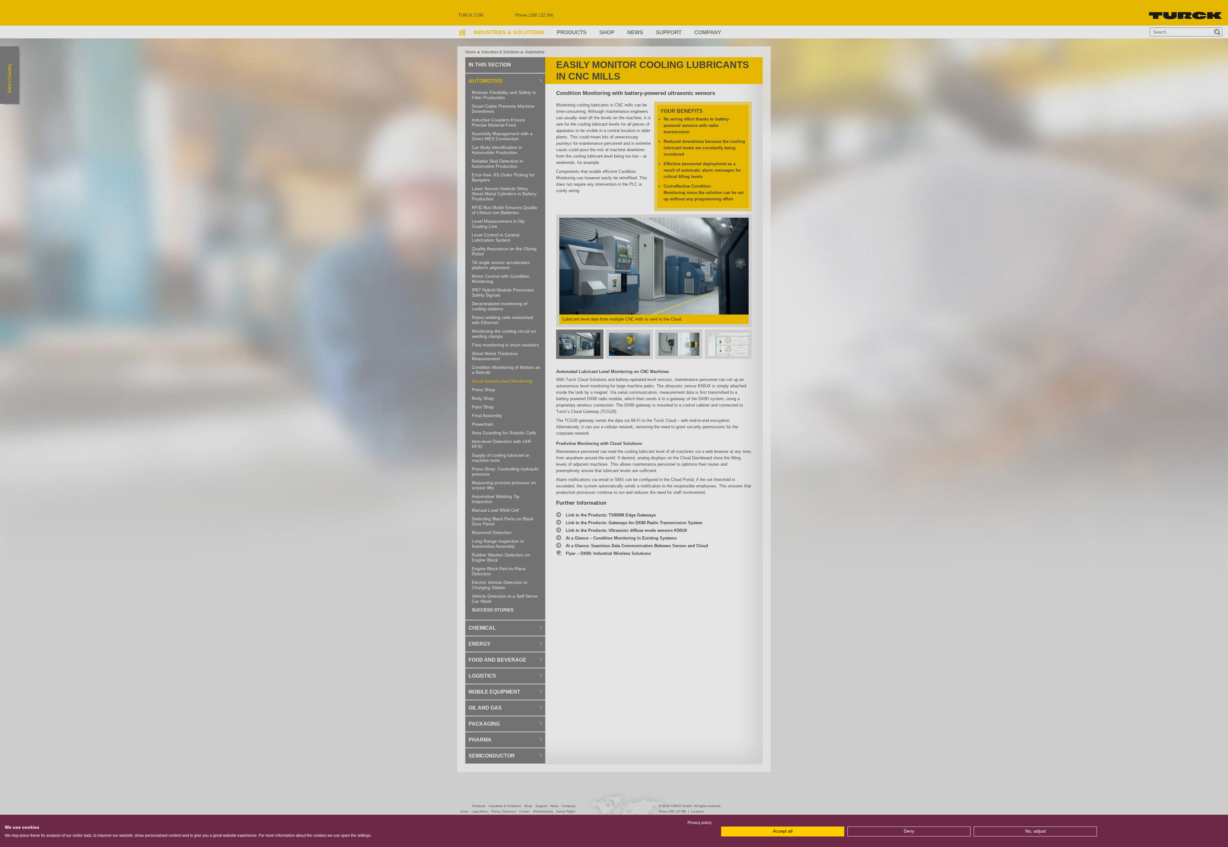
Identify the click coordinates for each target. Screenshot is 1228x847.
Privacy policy (700, 822)
